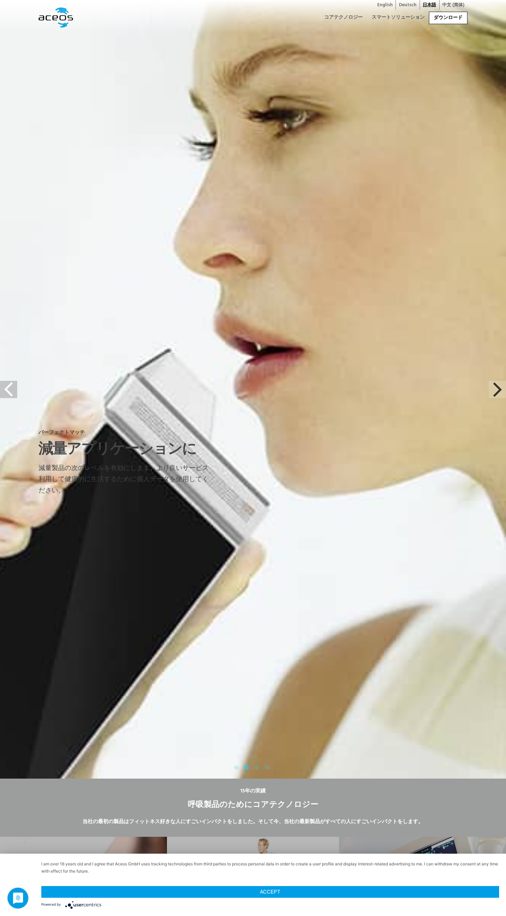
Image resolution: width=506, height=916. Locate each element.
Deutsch (408, 5)
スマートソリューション (398, 17)
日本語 (429, 5)
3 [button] (258, 769)
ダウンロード (448, 18)
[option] (253, 458)
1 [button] (237, 769)
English (385, 5)
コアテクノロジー (343, 17)
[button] (8, 389)
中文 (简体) (453, 5)
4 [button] (268, 769)
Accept (270, 891)
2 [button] (247, 769)
